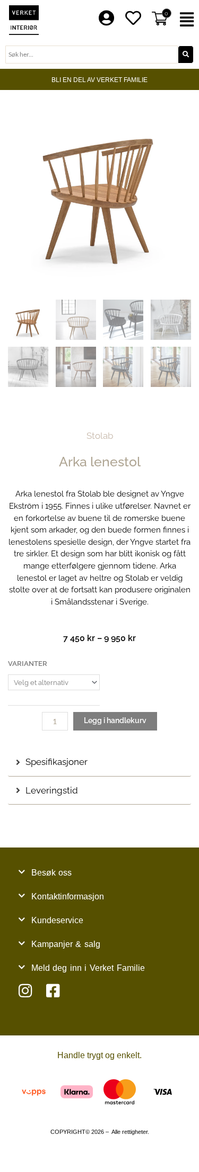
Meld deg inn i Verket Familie (88, 967)
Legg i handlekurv (115, 720)
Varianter (27, 664)
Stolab (99, 435)
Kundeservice (57, 920)
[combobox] (91, 55)
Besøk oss (51, 872)
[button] (188, 20)
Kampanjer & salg (65, 944)
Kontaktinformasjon (67, 896)
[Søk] (186, 55)
